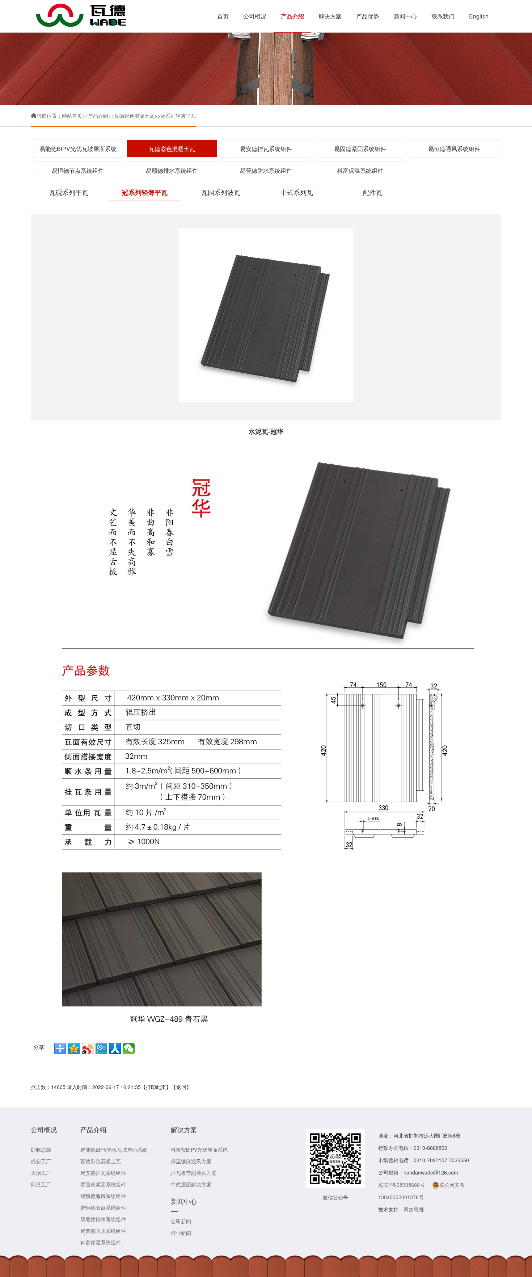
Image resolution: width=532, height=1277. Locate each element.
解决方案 (330, 16)
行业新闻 (181, 1232)
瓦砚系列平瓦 (68, 192)
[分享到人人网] (115, 1048)
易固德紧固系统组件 (360, 149)
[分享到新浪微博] (87, 1048)
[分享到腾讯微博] (101, 1048)
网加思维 (414, 1209)
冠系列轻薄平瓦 (178, 115)
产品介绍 (292, 16)
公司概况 (254, 16)
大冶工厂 (41, 1172)
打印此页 (156, 1086)
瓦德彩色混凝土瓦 (134, 115)
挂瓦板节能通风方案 (193, 1172)
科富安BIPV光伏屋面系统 (199, 1149)
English (479, 16)
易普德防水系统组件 (266, 170)
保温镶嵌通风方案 (191, 1161)
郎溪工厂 (41, 1184)
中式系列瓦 (296, 192)
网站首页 (72, 115)
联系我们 (443, 16)
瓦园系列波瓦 (220, 192)
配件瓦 (373, 192)
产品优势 (367, 16)
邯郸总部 (41, 1149)
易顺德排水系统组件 (172, 170)
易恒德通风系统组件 (454, 149)
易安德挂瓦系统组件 (266, 149)
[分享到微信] (129, 1048)
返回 (181, 1086)
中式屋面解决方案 (191, 1184)
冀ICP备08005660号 (401, 1184)
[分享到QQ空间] (74, 1048)
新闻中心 (405, 16)
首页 (223, 16)
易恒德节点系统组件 (78, 170)
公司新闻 (181, 1221)
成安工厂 (41, 1161)
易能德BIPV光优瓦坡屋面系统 (78, 149)
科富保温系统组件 (360, 170)
